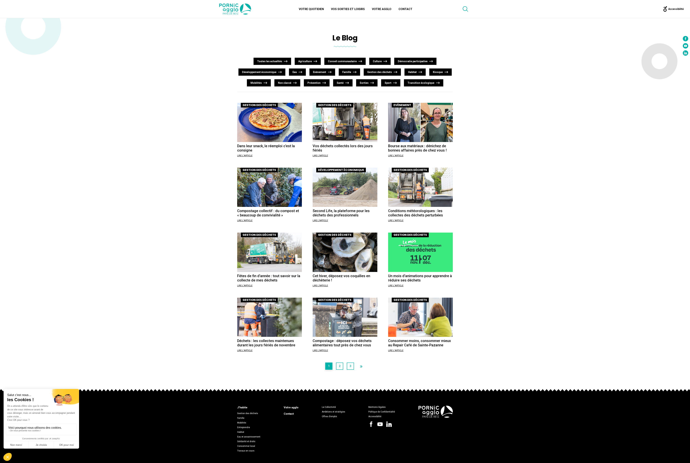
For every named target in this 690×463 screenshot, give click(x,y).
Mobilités (256, 82)
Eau (295, 72)
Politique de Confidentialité (381, 412)
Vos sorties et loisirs (348, 9)
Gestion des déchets (379, 72)
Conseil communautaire (342, 61)
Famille (346, 72)
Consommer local (246, 446)
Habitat (412, 72)
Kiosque (438, 72)
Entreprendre (243, 427)
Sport (388, 82)
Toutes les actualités (269, 61)
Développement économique (259, 72)
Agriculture (305, 61)
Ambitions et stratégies (333, 412)
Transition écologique (421, 82)
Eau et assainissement (248, 437)
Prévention (314, 82)
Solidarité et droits (246, 441)
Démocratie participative (412, 61)
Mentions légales (377, 407)
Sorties (364, 82)
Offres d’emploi (329, 416)
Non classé (284, 82)
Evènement (319, 72)
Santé (340, 82)
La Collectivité (329, 407)
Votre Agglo (381, 9)
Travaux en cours (245, 451)
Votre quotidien (311, 9)
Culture (377, 61)
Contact (405, 9)
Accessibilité (374, 416)
